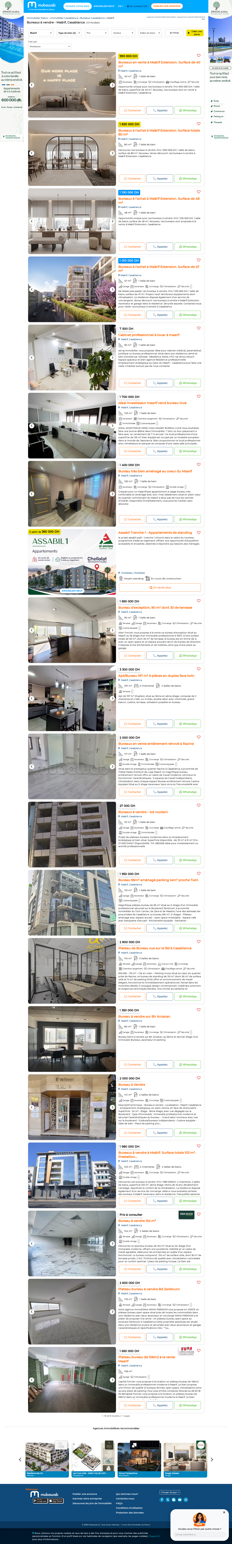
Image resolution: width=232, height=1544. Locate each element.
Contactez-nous (125, 1498)
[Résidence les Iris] (61, 1445)
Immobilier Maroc (38, 17)
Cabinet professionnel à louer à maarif (148, 335)
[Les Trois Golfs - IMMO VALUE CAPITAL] (109, 1445)
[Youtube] (179, 1499)
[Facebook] (161, 1499)
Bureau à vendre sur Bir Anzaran (144, 1016)
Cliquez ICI (154, 1536)
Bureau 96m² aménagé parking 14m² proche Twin (158, 880)
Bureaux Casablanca (92, 17)
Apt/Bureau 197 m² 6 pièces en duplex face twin (156, 676)
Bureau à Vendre (131, 1085)
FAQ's (119, 1503)
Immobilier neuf (104, 6)
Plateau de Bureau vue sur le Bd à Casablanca (155, 948)
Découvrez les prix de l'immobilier (92, 1503)
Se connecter (138, 6)
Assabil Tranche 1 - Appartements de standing (155, 532)
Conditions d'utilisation (129, 1508)
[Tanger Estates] (200, 1445)
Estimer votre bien (77, 6)
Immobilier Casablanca (64, 17)
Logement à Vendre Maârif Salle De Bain (161, 17)
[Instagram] (185, 1499)
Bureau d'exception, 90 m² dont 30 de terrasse (155, 607)
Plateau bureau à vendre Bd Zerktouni (149, 1289)
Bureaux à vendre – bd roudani (143, 812)
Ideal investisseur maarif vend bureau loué (152, 403)
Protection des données (130, 1512)
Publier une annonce (167, 6)
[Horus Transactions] (144, 1445)
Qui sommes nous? (127, 1494)
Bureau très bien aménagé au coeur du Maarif (155, 471)
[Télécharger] (48, 1496)
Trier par (32, 41)
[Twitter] (167, 1499)
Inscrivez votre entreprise (87, 1498)
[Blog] (173, 1499)
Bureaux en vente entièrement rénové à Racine (156, 744)
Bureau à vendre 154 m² (137, 1221)
